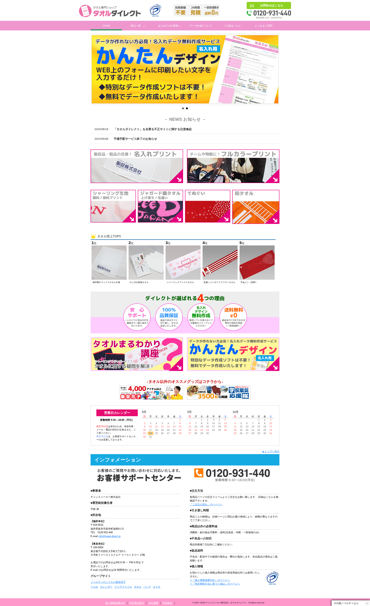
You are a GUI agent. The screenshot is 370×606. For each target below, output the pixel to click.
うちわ (94, 586)
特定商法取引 (136, 603)
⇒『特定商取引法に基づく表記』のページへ (215, 583)
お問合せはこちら (271, 5)
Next (273, 69)
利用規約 (167, 603)
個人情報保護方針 (115, 603)
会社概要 (153, 603)
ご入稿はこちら (232, 25)
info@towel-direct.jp (109, 536)
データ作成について (200, 25)
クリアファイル (123, 586)
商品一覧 (136, 25)
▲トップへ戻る (270, 451)
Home (106, 25)
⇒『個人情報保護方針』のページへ (210, 580)
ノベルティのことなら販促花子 (108, 582)
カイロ (156, 586)
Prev (96, 69)
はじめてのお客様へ (169, 25)
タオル (137, 586)
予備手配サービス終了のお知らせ (125, 138)
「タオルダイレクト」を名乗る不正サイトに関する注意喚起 (143, 129)
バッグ (147, 586)
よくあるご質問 (263, 25)
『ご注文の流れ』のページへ (206, 504)
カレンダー (106, 586)
